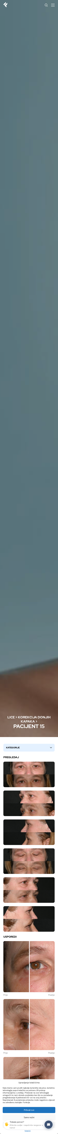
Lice (11, 717)
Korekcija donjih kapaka (34, 719)
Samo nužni (29, 1117)
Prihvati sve (29, 1110)
